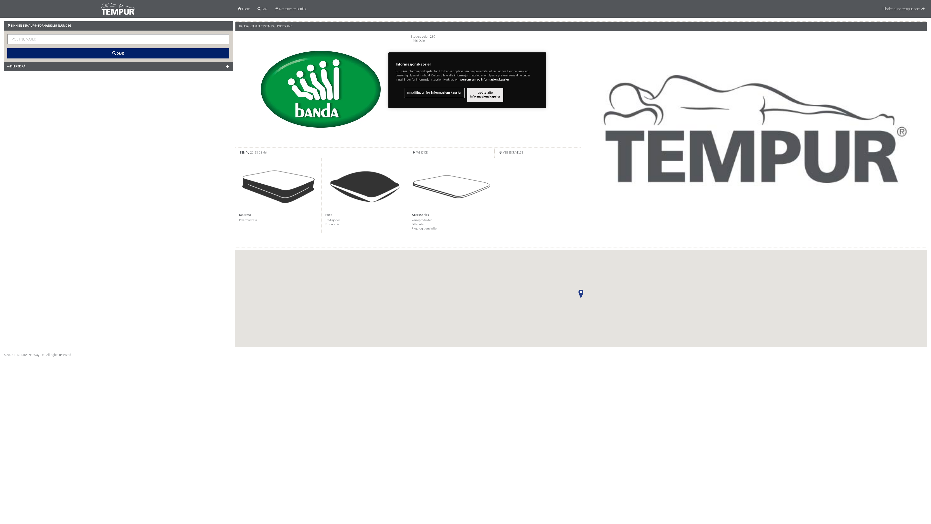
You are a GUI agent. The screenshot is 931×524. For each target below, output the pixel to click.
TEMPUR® (118, 9)
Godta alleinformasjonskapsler (485, 94)
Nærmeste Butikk (292, 9)
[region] (467, 80)
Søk (264, 9)
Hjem (245, 9)
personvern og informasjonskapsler (484, 80)
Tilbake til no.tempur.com (901, 9)
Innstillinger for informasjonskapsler (434, 93)
